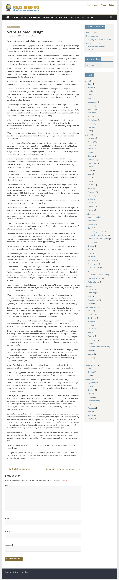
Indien (90, 170)
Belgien (90, 289)
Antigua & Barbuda (95, 217)
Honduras (91, 325)
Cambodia (91, 159)
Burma (90, 156)
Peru (89, 411)
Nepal (90, 188)
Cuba (17, 27)
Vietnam (91, 210)
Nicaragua (91, 332)
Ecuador (91, 397)
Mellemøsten (87, 17)
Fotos (111, 5)
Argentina (91, 383)
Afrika (87, 81)
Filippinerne (92, 163)
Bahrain (91, 343)
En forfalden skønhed (18, 469)
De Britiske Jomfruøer (96, 231)
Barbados (91, 224)
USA (89, 375)
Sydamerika (48, 17)
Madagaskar (92, 102)
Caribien (75, 17)
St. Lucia (91, 271)
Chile (89, 393)
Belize (90, 311)
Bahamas (91, 221)
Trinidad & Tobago (95, 278)
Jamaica (91, 253)
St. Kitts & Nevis (94, 267)
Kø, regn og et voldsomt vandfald (98, 39)
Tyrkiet (90, 303)
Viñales (33, 36)
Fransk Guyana (93, 401)
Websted (9, 545)
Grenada (91, 246)
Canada (90, 368)
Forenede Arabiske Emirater (98, 347)
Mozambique (93, 109)
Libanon (91, 354)
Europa (15, 17)
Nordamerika (34, 17)
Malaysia (91, 185)
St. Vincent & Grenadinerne (98, 275)
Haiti (89, 249)
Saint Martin (92, 260)
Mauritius (91, 105)
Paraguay (91, 408)
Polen (90, 296)
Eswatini (91, 87)
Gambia (91, 91)
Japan (90, 174)
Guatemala (92, 321)
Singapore (91, 192)
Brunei (90, 152)
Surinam (91, 415)
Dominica (91, 242)
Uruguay (91, 419)
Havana (27, 36)
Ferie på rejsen (91, 32)
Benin (90, 84)
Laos (89, 181)
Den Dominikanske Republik (98, 239)
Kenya (90, 98)
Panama (91, 336)
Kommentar (10, 485)
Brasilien (91, 390)
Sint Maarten (92, 264)
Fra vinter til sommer (93, 43)
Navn (8, 518)
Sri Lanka (91, 195)
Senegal (91, 116)
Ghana (90, 95)
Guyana (90, 404)
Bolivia (90, 386)
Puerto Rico (92, 257)
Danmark (91, 293)
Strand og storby (91, 36)
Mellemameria (62, 17)
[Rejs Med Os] (7, 17)
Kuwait (90, 350)
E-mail (8, 532)
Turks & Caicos (93, 282)
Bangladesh (92, 145)
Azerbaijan (92, 141)
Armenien (91, 138)
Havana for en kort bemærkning (62, 469)
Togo (90, 131)
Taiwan (90, 203)
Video (103, 5)
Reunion (91, 113)
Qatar (90, 361)
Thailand (91, 206)
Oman (90, 357)
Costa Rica (92, 314)
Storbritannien (93, 300)
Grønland (91, 372)
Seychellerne (92, 120)
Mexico (90, 329)
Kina (89, 177)
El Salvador (92, 318)
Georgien (91, 167)
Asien (23, 17)
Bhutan (90, 149)
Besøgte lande (92, 5)
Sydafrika (91, 123)
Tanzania (91, 127)
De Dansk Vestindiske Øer (97, 235)
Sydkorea (91, 199)
